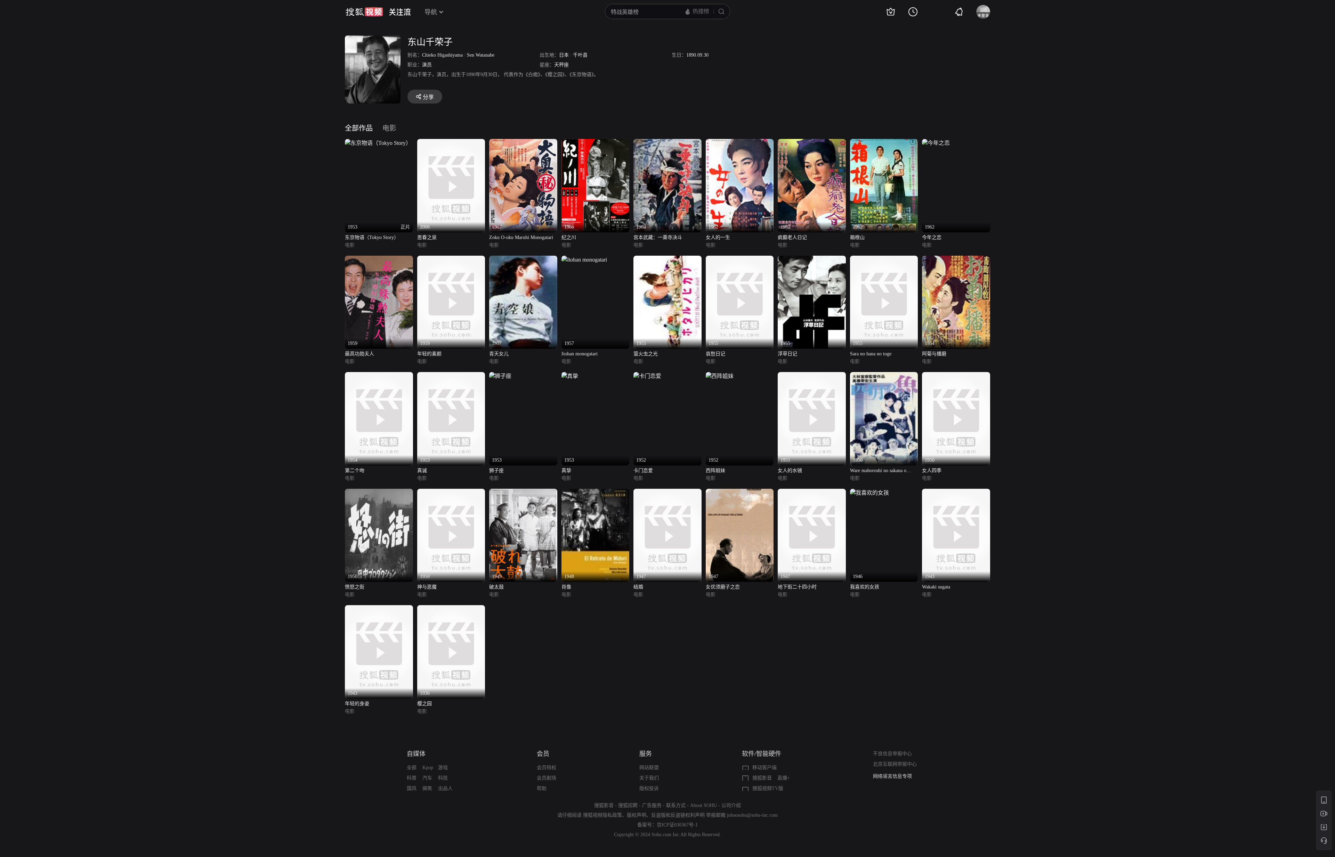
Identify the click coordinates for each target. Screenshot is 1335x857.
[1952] (647, 376)
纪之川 (568, 237)
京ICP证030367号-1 (677, 824)
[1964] (667, 143)
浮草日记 (787, 353)
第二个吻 (354, 470)
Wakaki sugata (936, 587)
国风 (411, 788)
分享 (428, 97)
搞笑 (427, 788)
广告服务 (652, 805)
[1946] (869, 493)
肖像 (566, 587)
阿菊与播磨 (934, 353)
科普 (411, 778)
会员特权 (546, 767)
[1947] (667, 493)
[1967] (523, 143)
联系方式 (676, 805)
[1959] (379, 260)
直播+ (783, 778)
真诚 (422, 470)
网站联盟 (649, 767)
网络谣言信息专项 (892, 776)
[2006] (451, 143)
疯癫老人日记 (792, 237)
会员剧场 (546, 778)
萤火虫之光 (645, 353)
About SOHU (703, 805)
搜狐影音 (762, 778)
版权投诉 (649, 788)
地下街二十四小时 (797, 587)
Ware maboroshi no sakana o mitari (878, 471)
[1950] (884, 376)
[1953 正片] (378, 143)
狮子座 (496, 470)
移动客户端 (764, 767)
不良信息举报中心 (892, 753)
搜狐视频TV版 (767, 788)
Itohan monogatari (579, 353)
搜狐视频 (364, 12)
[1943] (956, 493)
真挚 (566, 470)
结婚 (638, 587)
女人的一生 (718, 237)
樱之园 (424, 703)
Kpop (427, 767)
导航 (430, 12)
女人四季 (931, 470)
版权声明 (636, 815)
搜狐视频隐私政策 (602, 815)
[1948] (595, 493)
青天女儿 (499, 353)
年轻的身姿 (357, 703)
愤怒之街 (354, 587)
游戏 (443, 767)
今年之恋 (931, 237)
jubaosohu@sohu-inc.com (752, 815)
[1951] (812, 376)
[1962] (740, 143)
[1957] (523, 260)
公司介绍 (731, 805)
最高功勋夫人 (359, 353)
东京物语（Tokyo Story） (372, 237)
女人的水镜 (790, 470)
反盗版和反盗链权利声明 (678, 815)
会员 (543, 753)
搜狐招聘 (628, 805)
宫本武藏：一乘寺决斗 (657, 237)
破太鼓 (496, 587)
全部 (411, 767)
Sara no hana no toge (870, 353)
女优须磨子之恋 (723, 587)
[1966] (595, 143)
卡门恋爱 (643, 470)
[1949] (523, 493)
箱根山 (857, 237)
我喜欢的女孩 (864, 587)
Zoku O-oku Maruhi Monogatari (521, 237)
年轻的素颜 (429, 353)
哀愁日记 (715, 353)
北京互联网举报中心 (895, 764)
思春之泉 (427, 237)
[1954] (956, 260)
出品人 (445, 788)
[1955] (667, 260)
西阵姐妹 (715, 470)
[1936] (451, 609)
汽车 (427, 778)
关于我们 (649, 778)
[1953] (451, 376)
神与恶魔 (427, 587)
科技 (443, 778)
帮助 (542, 788)
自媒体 (416, 753)
